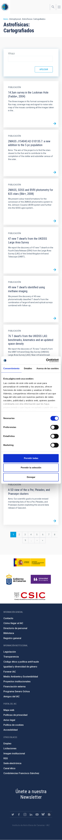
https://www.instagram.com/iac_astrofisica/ (25, 814)
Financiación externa (14, 686)
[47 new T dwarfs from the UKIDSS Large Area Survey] (55, 270)
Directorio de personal (15, 628)
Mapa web (8, 710)
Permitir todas (31, 458)
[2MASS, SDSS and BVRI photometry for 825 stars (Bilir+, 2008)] (55, 221)
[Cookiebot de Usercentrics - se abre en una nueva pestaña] (46, 360)
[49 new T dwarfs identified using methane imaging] (55, 318)
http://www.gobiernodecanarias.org (16, 579)
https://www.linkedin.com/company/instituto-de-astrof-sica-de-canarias (31, 814)
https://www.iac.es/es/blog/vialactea (49, 814)
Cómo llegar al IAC (13, 623)
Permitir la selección (31, 467)
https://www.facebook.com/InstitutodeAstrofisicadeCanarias (19, 814)
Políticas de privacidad (15, 715)
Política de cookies (13, 725)
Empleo (7, 743)
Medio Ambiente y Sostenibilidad (20, 676)
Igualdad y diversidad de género (20, 666)
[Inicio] (5, 7)
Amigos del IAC (11, 696)
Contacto (8, 618)
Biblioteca (8, 633)
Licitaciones (9, 748)
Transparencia (11, 656)
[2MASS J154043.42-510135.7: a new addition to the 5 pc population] (55, 172)
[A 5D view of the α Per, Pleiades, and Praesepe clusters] (55, 521)
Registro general (12, 638)
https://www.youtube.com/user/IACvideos (37, 814)
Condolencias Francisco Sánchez (21, 773)
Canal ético (9, 768)
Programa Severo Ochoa (16, 691)
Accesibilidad (10, 729)
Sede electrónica (12, 763)
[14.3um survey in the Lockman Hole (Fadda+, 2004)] (55, 123)
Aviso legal (9, 720)
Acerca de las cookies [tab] (47, 368)
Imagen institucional (14, 753)
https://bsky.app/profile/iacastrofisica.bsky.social (43, 814)
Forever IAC (9, 671)
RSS (5, 758)
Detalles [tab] (28, 368)
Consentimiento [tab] (11, 368)
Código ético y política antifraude (21, 661)
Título (11, 54)
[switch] (54, 427)
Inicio (5, 19)
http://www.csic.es (29, 596)
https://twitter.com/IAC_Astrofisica (13, 814)
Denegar (31, 477)
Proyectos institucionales (17, 681)
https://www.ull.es (41, 579)
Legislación (9, 651)
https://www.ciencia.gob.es (30, 562)
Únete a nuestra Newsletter (31, 794)
